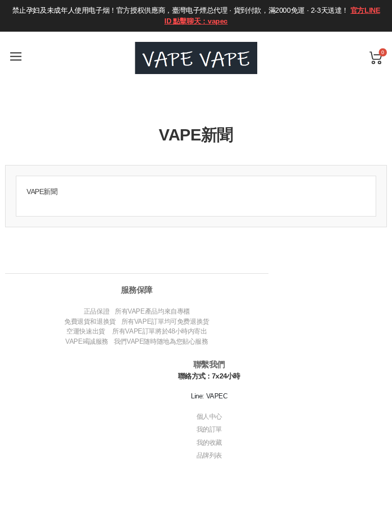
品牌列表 (209, 455)
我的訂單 (209, 429)
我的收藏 (209, 442)
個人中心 (209, 416)
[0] (376, 58)
